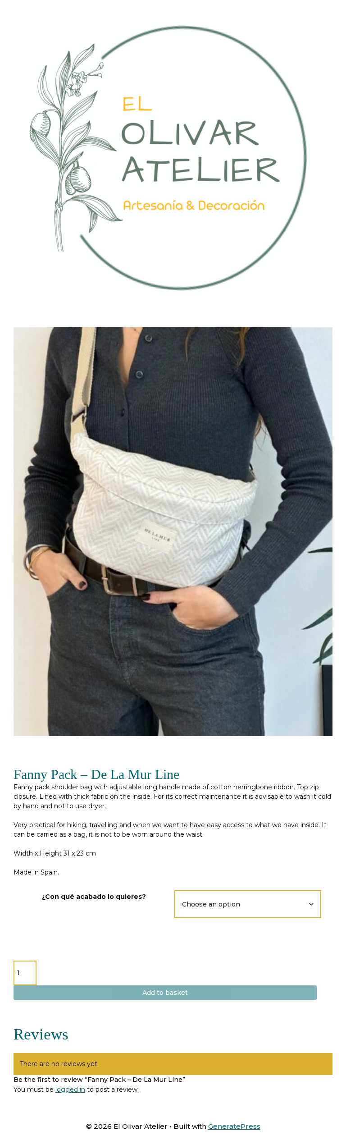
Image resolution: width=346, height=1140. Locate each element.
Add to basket (165, 993)
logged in (70, 1089)
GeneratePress (234, 1126)
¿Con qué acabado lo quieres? (94, 897)
